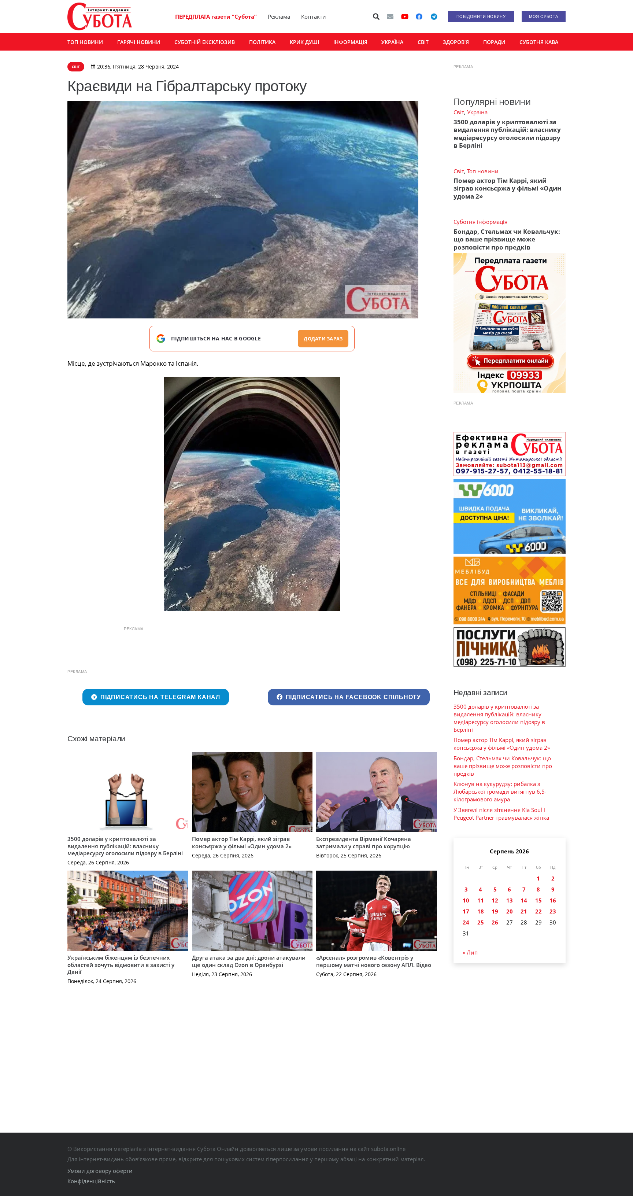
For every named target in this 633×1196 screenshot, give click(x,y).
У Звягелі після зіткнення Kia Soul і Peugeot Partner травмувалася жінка (501, 813)
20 (509, 911)
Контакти (313, 16)
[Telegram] (433, 16)
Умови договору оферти (100, 1170)
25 (480, 922)
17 (466, 911)
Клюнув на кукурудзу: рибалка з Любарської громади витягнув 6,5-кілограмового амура (500, 791)
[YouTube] (404, 16)
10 (466, 900)
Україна (477, 112)
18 (480, 911)
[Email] (390, 16)
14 (524, 900)
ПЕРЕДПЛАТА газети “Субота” (216, 16)
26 (495, 922)
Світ (459, 112)
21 (524, 911)
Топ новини (483, 171)
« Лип (470, 952)
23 (552, 911)
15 (538, 900)
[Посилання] (99, 16)
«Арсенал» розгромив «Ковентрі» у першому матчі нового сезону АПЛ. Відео (373, 961)
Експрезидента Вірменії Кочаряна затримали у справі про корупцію (363, 842)
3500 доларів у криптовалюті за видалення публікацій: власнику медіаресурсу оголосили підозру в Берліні (125, 846)
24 (466, 922)
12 (495, 900)
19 (495, 911)
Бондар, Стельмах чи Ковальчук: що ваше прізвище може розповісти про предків (507, 239)
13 (509, 900)
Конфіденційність (91, 1181)
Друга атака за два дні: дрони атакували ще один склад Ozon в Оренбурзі (249, 961)
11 (480, 900)
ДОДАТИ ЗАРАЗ (323, 338)
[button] (376, 16)
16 (552, 900)
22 (538, 911)
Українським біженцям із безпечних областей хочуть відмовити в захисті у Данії (120, 964)
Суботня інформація (480, 221)
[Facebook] (419, 16)
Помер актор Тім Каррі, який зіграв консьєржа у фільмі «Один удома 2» (242, 842)
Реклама (279, 16)
